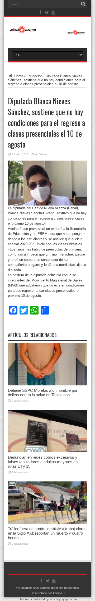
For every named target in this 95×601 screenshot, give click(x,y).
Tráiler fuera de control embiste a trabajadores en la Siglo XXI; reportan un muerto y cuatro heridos (47, 533)
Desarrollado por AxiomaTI (48, 593)
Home (18, 76)
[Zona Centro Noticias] (47, 32)
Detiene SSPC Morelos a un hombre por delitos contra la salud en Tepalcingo (42, 392)
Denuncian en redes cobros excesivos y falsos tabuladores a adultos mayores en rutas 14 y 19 (43, 461)
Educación (34, 76)
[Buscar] (83, 4)
